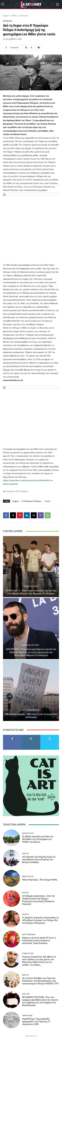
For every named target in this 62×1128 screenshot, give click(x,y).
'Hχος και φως (31, 586)
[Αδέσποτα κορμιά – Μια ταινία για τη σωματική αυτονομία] (31, 690)
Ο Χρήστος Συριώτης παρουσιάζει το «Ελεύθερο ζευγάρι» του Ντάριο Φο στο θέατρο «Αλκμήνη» (40, 920)
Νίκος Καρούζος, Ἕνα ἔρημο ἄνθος (39, 879)
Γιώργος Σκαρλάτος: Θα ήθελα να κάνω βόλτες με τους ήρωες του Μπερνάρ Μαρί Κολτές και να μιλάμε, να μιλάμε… (39, 960)
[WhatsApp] (48, 515)
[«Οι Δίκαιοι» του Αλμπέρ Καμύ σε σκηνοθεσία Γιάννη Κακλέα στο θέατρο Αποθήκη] (11, 858)
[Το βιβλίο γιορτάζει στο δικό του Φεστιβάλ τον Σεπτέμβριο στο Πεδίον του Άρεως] (11, 837)
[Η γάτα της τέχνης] (31, 4)
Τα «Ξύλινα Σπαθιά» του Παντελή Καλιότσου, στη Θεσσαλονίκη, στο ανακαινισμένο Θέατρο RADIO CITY (40, 981)
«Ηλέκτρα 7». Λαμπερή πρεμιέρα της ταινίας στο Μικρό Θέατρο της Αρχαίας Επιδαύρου (31, 592)
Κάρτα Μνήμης (28, 934)
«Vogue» (15, 501)
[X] (13, 515)
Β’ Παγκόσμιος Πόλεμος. (32, 501)
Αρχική (6, 15)
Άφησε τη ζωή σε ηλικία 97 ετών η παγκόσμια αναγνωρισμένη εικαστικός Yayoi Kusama (39, 940)
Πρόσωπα (23, 15)
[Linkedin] (27, 515)
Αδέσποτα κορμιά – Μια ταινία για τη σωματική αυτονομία (31, 716)
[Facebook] (6, 515)
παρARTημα (27, 1015)
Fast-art (26, 994)
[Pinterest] (20, 515)
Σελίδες (14, 15)
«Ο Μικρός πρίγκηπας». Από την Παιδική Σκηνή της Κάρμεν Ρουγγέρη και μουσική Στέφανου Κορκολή (38, 900)
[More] (39, 47)
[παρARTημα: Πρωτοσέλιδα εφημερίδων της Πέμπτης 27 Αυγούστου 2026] (11, 1020)
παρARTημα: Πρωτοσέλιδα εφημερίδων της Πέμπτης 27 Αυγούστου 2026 (36, 1021)
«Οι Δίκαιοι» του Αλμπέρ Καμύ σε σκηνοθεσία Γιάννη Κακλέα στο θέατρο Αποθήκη (39, 859)
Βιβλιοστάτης (28, 833)
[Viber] (41, 515)
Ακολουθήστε (31, 736)
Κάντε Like (12, 736)
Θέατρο (25, 853)
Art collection (30, 645)
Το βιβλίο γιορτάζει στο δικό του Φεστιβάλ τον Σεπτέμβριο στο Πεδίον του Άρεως (37, 839)
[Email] (34, 515)
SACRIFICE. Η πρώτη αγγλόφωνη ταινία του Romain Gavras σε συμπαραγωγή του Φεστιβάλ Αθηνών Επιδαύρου (31, 652)
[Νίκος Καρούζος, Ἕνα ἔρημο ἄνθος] (11, 878)
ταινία (47, 501)
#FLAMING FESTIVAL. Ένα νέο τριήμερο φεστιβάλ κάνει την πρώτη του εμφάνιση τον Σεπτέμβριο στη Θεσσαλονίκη (40, 1001)
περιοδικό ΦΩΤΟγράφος (17, 491)
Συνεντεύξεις (28, 953)
